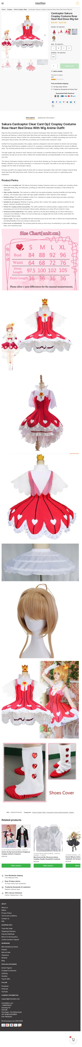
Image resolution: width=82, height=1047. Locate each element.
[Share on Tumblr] (74, 102)
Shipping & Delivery (9, 931)
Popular (4, 950)
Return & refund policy (10, 937)
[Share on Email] (67, 102)
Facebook (5, 986)
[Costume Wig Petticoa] (68, 32)
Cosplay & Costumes (9, 971)
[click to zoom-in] (25, 35)
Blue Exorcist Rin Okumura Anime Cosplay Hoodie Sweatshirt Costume (47, 858)
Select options (16, 865)
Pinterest (5, 989)
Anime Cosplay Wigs (20, 9)
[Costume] (54, 32)
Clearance (5, 955)
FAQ (3, 921)
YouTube (5, 992)
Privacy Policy (7, 913)
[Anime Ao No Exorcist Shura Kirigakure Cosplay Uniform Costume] (16, 836)
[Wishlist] (27, 827)
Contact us (5, 919)
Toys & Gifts (6, 979)
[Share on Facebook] (56, 102)
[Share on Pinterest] (64, 102)
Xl (69, 48)
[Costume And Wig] (61, 32)
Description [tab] (30, 118)
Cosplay (9, 9)
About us (5, 907)
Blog (3, 961)
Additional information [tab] (46, 118)
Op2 (53, 57)
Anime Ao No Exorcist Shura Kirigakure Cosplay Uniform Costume (16, 853)
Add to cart (69, 66)
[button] (57, 65)
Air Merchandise (71, 855)
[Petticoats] (75, 32)
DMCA (4, 910)
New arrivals (6, 952)
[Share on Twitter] (60, 102)
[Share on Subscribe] (71, 102)
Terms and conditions (9, 916)
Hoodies (36, 855)
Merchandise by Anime (10, 947)
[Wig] (54, 39)
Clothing (5, 973)
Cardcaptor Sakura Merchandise (57, 812)
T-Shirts (43, 855)
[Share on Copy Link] (53, 106)
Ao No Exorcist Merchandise (11, 850)
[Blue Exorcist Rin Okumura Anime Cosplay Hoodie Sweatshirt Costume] (48, 838)
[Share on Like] (53, 102)
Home (3, 9)
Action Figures (7, 968)
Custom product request (10, 939)
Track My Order (7, 928)
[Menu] (5, 3)
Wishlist (4, 958)
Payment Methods (8, 934)
